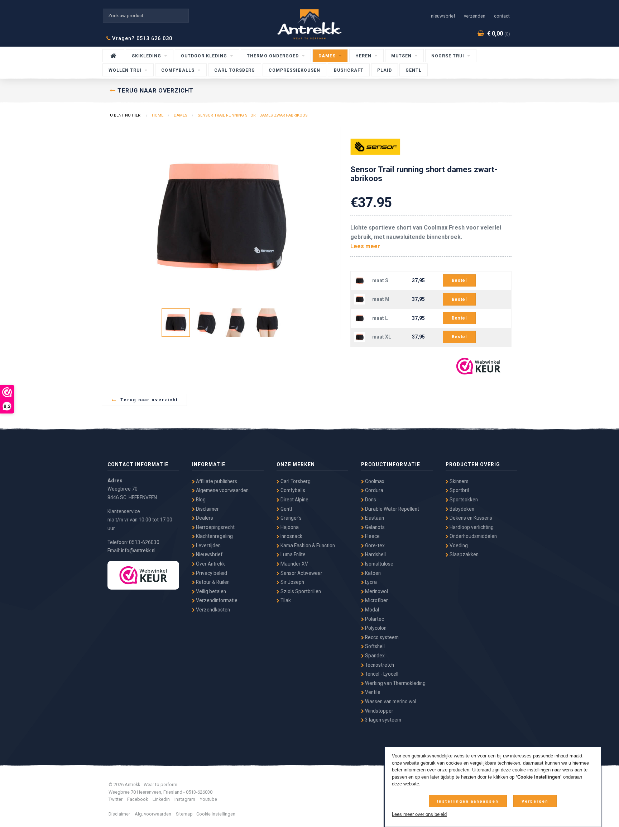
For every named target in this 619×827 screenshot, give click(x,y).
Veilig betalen (210, 591)
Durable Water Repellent (391, 509)
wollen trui (126, 70)
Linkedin (161, 799)
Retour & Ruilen (212, 582)
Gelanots (374, 527)
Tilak (285, 600)
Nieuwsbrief (443, 16)
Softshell (374, 646)
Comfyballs (178, 70)
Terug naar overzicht (147, 399)
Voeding (458, 545)
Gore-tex (374, 545)
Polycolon (375, 628)
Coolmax (374, 481)
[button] (334, 134)
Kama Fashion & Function (307, 545)
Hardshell (375, 554)
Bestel (459, 280)
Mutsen (402, 55)
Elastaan (374, 518)
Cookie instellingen (215, 814)
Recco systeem (381, 637)
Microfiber (376, 600)
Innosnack (290, 536)
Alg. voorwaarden (153, 814)
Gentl (414, 70)
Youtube (208, 799)
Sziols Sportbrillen (300, 591)
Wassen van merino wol (390, 701)
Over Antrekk (210, 564)
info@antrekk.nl (138, 550)
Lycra (370, 582)
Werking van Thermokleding (395, 683)
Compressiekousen (294, 70)
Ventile (372, 692)
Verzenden (474, 16)
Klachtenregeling (214, 536)
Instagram (184, 799)
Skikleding (147, 55)
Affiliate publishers (216, 481)
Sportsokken (463, 499)
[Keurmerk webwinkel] (478, 366)
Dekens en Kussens (470, 518)
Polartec (374, 619)
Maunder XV (293, 564)
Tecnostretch (379, 665)
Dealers (204, 518)
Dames (327, 55)
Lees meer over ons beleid (419, 814)
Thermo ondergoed (273, 55)
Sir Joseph (291, 582)
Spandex (374, 655)
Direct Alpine (293, 499)
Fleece (372, 536)
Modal (371, 610)
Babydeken (461, 509)
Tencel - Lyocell (381, 674)
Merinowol (376, 591)
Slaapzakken (463, 554)
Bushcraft (349, 70)
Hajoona (289, 527)
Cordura (373, 490)
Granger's (290, 518)
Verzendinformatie (216, 600)
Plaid (384, 70)
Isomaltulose (378, 564)
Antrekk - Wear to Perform (309, 24)
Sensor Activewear (300, 573)
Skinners (458, 481)
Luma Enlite (292, 554)
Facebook (137, 799)
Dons (370, 499)
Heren (364, 55)
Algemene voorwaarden (222, 490)
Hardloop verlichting (471, 527)
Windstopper (378, 711)
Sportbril (458, 490)
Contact (502, 16)
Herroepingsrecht (215, 527)
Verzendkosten (212, 610)
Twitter (116, 799)
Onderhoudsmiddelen (472, 536)
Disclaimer (207, 509)
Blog (200, 499)
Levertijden (208, 545)
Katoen (372, 573)
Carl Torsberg (234, 70)
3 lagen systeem (382, 720)
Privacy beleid (211, 573)
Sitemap (184, 814)
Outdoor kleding (205, 55)
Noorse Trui (448, 55)
